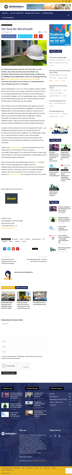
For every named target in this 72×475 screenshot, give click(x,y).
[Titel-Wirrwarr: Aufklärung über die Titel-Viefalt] (29, 403)
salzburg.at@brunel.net (8, 228)
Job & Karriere (53, 150)
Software (17, 241)
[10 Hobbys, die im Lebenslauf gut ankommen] (29, 394)
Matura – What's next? (11, 22)
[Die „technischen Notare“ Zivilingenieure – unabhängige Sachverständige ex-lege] (66, 167)
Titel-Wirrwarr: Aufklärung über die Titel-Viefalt (39, 403)
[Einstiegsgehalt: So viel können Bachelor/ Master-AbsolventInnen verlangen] (29, 412)
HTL (44, 239)
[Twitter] (69, 1)
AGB (23, 468)
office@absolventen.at (39, 461)
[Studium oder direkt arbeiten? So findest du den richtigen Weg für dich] (66, 147)
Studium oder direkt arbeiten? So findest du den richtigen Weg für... (65, 156)
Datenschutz (29, 468)
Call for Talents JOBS (16, 13)
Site (41, 468)
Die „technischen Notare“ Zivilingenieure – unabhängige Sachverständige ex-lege (64, 239)
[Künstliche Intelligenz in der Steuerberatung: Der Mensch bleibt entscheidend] (54, 147)
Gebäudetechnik (36, 239)
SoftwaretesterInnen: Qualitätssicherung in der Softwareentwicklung (8, 261)
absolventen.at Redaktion (23, 272)
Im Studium (52, 405)
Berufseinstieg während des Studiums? (53, 193)
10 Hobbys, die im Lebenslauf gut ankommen (39, 394)
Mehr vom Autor (21, 287)
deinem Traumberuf (15, 174)
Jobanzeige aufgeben (25, 457)
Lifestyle (51, 394)
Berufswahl (15, 239)
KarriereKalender (48, 13)
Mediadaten (17, 468)
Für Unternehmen (7, 17)
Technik (24, 241)
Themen (54, 468)
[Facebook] (63, 1)
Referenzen (47, 468)
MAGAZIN (5, 13)
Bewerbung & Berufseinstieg (5, 300)
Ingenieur (4, 241)
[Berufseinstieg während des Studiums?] (54, 187)
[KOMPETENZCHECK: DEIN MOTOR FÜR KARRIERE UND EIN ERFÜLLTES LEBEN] (8, 296)
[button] (68, 15)
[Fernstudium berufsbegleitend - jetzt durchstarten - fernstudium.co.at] (60, 35)
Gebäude (27, 239)
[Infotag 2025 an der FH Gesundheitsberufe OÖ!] (40, 296)
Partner (37, 468)
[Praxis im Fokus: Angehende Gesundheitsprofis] (54, 167)
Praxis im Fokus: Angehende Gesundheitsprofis (54, 174)
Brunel (36, 162)
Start (2, 22)
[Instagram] (66, 1)
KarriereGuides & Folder (32, 13)
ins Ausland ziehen (16, 147)
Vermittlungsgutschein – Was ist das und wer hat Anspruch (37, 260)
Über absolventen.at (6, 468)
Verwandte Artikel (8, 287)
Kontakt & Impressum (7, 470)
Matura (11, 241)
